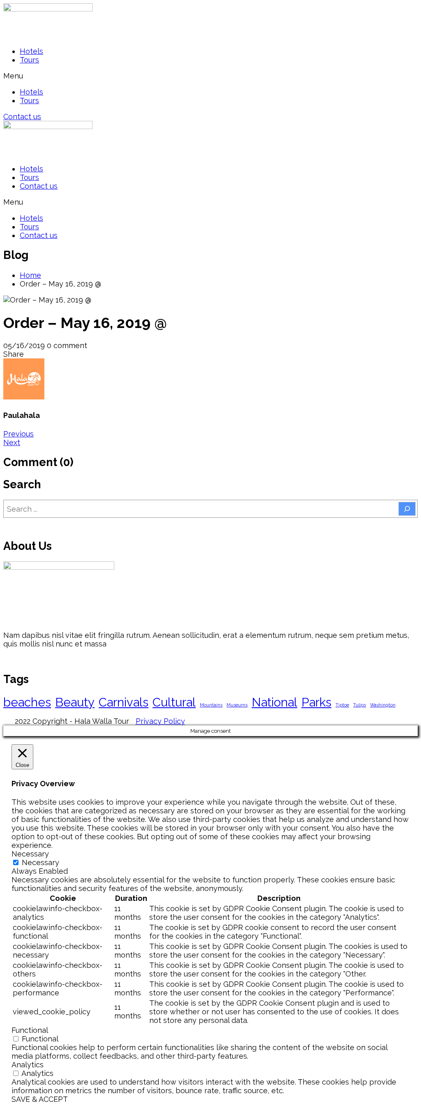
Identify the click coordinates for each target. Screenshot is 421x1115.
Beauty (75, 702)
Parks (316, 702)
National (274, 702)
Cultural (174, 702)
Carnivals (123, 702)
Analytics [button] (28, 1064)
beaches (27, 702)
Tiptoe (342, 704)
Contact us (39, 186)
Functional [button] (30, 1030)
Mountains (211, 704)
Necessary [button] (30, 854)
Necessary (40, 862)
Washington (383, 704)
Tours (29, 59)
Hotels (31, 51)
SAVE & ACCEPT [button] (40, 1099)
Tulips (359, 704)
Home (30, 275)
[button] (210, 76)
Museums (237, 704)
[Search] (407, 509)
